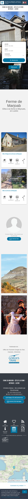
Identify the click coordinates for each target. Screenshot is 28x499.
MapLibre (23, 480)
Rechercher (15, 60)
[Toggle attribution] (26, 481)
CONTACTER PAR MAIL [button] (15, 401)
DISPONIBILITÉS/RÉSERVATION (14, 398)
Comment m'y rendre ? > (18, 485)
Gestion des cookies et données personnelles (10, 497)
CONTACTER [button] (15, 239)
